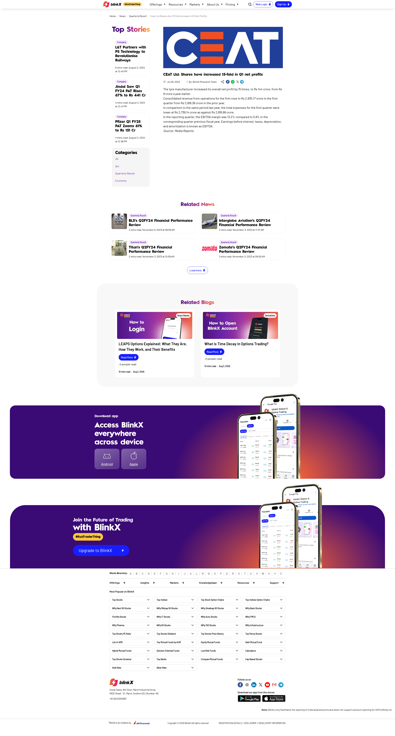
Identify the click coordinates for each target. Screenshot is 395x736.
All (116, 159)
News (122, 16)
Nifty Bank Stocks (253, 608)
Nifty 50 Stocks (164, 625)
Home (113, 16)
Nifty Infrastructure (254, 625)
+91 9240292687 (118, 698)
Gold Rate (116, 667)
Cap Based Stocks (253, 659)
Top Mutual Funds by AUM (169, 642)
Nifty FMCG (250, 616)
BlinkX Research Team (205, 81)
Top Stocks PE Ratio (121, 633)
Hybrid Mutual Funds (121, 650)
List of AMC (117, 642)
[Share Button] (222, 81)
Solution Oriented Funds (168, 650)
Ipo (117, 166)
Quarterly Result (138, 16)
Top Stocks (117, 599)
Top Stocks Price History (212, 633)
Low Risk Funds (208, 650)
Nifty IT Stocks (163, 616)
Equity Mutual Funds (210, 642)
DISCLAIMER (250, 723)
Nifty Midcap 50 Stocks (167, 608)
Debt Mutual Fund (253, 642)
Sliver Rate (161, 667)
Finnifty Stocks (119, 616)
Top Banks (161, 659)
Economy (121, 180)
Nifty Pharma (118, 625)
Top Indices (162, 599)
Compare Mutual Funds (212, 659)
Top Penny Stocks (253, 633)
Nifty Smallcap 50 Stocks (212, 608)
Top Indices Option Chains (257, 599)
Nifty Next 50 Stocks (121, 608)
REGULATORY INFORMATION (272, 723)
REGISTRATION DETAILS (230, 723)
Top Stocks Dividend (166, 633)
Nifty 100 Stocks (208, 625)
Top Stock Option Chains (212, 599)
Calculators (250, 650)
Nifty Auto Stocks (209, 616)
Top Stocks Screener (121, 659)
